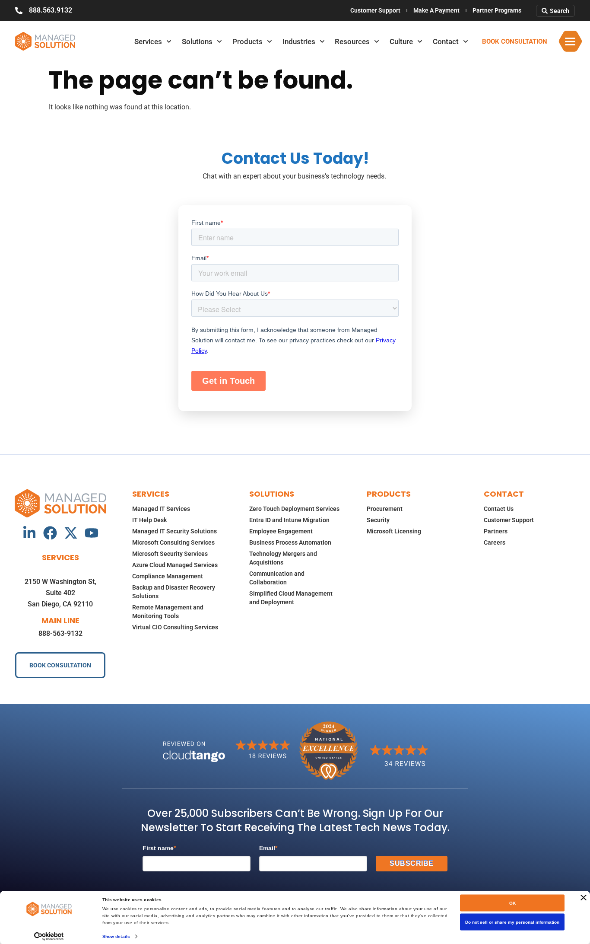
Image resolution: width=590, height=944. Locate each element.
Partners (496, 531)
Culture (401, 41)
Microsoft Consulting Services (173, 542)
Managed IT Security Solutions (174, 531)
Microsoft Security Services (170, 553)
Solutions (197, 41)
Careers (494, 542)
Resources (352, 41)
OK (512, 903)
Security (378, 520)
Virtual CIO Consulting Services (175, 627)
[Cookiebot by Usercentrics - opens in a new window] (49, 936)
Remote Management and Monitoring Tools (167, 611)
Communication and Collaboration (277, 578)
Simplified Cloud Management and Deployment (291, 598)
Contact (446, 41)
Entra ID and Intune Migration (289, 520)
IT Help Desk (149, 520)
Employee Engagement (281, 531)
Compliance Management (167, 576)
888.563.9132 (50, 10)
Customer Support (375, 10)
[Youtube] (91, 533)
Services (148, 41)
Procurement (385, 508)
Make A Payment (436, 10)
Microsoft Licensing (394, 531)
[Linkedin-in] (29, 533)
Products (247, 41)
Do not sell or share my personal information (512, 922)
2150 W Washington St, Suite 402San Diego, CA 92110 (60, 592)
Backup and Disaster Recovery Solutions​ (173, 592)
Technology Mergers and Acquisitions (283, 558)
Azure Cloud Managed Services (175, 564)
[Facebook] (50, 533)
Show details (116, 936)
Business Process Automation (290, 542)
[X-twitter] (71, 533)
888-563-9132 (60, 633)
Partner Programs (497, 10)
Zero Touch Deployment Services (294, 508)
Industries (298, 41)
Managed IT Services (161, 508)
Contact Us (499, 508)
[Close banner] (583, 898)
